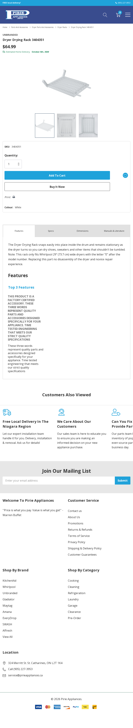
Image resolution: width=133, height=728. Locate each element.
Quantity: (11, 155)
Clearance (74, 612)
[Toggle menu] (127, 14)
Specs (51, 230)
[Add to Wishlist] (125, 175)
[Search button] (105, 14)
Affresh (7, 630)
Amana (7, 612)
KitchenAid (9, 581)
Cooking (73, 581)
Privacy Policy (76, 542)
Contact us (75, 511)
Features (19, 230)
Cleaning (73, 587)
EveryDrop (9, 618)
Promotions (75, 523)
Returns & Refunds (80, 530)
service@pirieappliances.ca (25, 675)
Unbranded (10, 593)
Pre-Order (74, 618)
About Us (74, 517)
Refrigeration (76, 593)
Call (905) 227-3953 (20, 669)
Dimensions (82, 230)
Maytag (7, 605)
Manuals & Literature (114, 230)
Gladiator (9, 599)
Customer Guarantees (82, 554)
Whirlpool (9, 587)
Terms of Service (79, 536)
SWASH (7, 624)
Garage (72, 605)
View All (7, 637)
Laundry (73, 599)
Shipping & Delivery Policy (84, 548)
